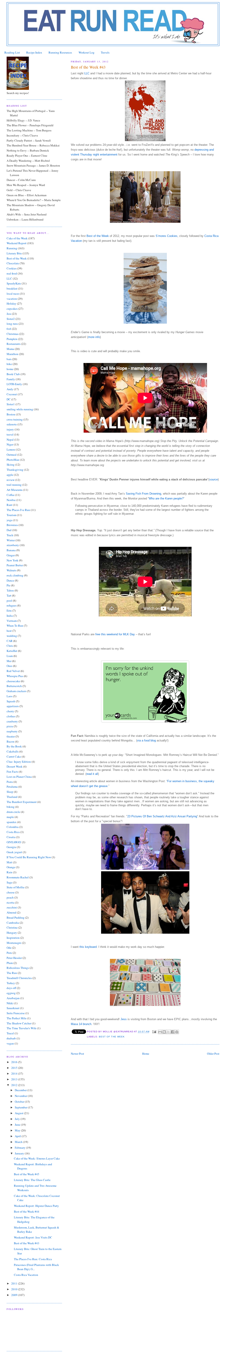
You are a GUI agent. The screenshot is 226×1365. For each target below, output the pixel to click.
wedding (12, 636)
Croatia (11, 837)
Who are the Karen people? (166, 498)
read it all (92, 774)
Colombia (13, 827)
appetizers (13, 706)
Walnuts (11, 570)
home (10, 369)
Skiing (11, 465)
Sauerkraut (13, 1008)
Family (11, 379)
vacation (12, 299)
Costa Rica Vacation (26, 1275)
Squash (11, 701)
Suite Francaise (16, 1013)
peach (10, 897)
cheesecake (13, 681)
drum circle (13, 812)
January (20, 1153)
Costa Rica (13, 832)
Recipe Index (34, 52)
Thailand (12, 797)
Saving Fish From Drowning (143, 493)
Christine (12, 927)
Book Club (13, 374)
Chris (10, 646)
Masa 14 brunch (81, 1024)
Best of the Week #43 (26, 1243)
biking (11, 807)
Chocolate (13, 263)
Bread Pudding (15, 918)
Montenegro (14, 943)
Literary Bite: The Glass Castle (32, 1180)
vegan (10, 1043)
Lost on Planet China (19, 777)
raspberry (12, 731)
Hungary (12, 933)
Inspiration (13, 938)
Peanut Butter (15, 565)
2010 (14, 1289)
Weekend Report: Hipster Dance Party (36, 1206)
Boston (11, 414)
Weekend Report (16, 243)
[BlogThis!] (164, 1032)
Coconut (12, 394)
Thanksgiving (15, 470)
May (18, 1130)
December (21, 1090)
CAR (10, 641)
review (11, 480)
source (213, 479)
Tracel (10, 1033)
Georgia (11, 847)
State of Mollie (15, 887)
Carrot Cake (14, 756)
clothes (11, 716)
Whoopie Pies (15, 676)
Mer (9, 661)
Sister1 (11, 404)
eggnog (11, 993)
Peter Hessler (14, 958)
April (18, 1136)
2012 (14, 1085)
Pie (8, 585)
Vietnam (12, 621)
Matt (9, 862)
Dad (9, 530)
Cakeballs (13, 751)
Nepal (10, 440)
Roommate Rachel (18, 877)
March (19, 1142)
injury (10, 429)
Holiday (11, 303)
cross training (15, 419)
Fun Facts (12, 772)
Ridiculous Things (18, 968)
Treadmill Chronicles (19, 978)
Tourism (11, 515)
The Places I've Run (18, 510)
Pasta (10, 782)
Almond (11, 912)
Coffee (11, 495)
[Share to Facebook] (172, 1032)
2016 (14, 1062)
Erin (9, 610)
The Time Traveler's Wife (21, 1028)
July (18, 1119)
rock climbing (15, 575)
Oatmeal (12, 455)
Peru (9, 953)
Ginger (11, 555)
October (20, 1102)
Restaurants (14, 344)
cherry (10, 711)
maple (10, 817)
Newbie (11, 500)
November (21, 1096)
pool (9, 601)
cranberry (12, 721)
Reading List (12, 52)
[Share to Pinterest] (177, 1032)
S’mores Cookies (166, 236)
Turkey (11, 983)
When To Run (15, 626)
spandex (12, 822)
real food (12, 273)
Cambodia (13, 923)
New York (12, 560)
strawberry (13, 545)
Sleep (10, 792)
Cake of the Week (17, 238)
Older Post (213, 1054)
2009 (14, 1295)
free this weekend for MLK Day (115, 634)
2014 (14, 1073)
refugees (12, 605)
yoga (9, 520)
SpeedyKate (14, 283)
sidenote (12, 424)
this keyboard (88, 946)
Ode (9, 948)
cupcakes (12, 309)
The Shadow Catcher (19, 1023)
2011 (14, 1283)
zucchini (12, 907)
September (21, 1107)
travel (10, 434)
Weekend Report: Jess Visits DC (33, 1237)
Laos (9, 696)
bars (9, 359)
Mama (10, 349)
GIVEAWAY (14, 842)
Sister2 (11, 319)
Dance (10, 580)
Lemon (11, 449)
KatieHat (12, 651)
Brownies (12, 525)
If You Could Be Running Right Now (29, 857)
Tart (9, 595)
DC (9, 399)
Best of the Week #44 (26, 1211)
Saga (9, 882)
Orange (11, 867)
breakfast (12, 288)
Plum (10, 963)
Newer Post (77, 1054)
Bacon (10, 741)
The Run (12, 973)
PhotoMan (13, 460)
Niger (10, 444)
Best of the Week (98, 236)
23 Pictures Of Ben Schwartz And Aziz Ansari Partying (162, 816)
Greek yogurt (14, 852)
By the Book (14, 746)
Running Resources (60, 52)
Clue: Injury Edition (19, 762)
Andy (10, 389)
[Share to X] (168, 1032)
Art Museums (15, 490)
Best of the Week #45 (26, 1174)
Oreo (9, 666)
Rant (9, 505)
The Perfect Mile (16, 1018)
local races (13, 294)
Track (10, 535)
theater (11, 736)
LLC (87, 73)
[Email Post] (154, 1032)
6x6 (9, 329)
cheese (11, 892)
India (10, 616)
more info (94, 337)
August (19, 1113)
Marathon (12, 354)
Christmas (13, 334)
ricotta (10, 902)
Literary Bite (14, 253)
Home (145, 1054)
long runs (12, 324)
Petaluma (12, 787)
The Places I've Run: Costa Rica (33, 1259)
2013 (14, 1079)
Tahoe (10, 590)
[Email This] (160, 1032)
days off (11, 988)
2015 (14, 1068)
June (18, 1125)
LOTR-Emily (14, 384)
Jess (124, 1019)
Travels (105, 52)
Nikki (10, 1003)
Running (12, 248)
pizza (10, 726)
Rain (9, 872)
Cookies (12, 268)
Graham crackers (16, 691)
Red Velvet (13, 671)
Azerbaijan (13, 998)
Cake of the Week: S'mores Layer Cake (37, 1158)
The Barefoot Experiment (22, 802)
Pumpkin (12, 339)
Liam (10, 656)
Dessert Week (15, 766)
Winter (11, 540)
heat (9, 631)
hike (9, 364)
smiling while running (20, 409)
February (20, 1148)
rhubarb (11, 1038)
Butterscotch (14, 686)
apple (10, 475)
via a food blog (146, 740)
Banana (11, 550)
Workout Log (86, 52)
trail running (14, 485)
